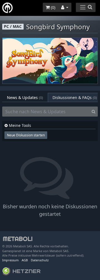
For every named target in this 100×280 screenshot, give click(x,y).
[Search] (93, 112)
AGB (25, 260)
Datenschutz (40, 260)
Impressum (10, 260)
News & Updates (25, 97)
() (52, 7)
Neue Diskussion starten (26, 135)
